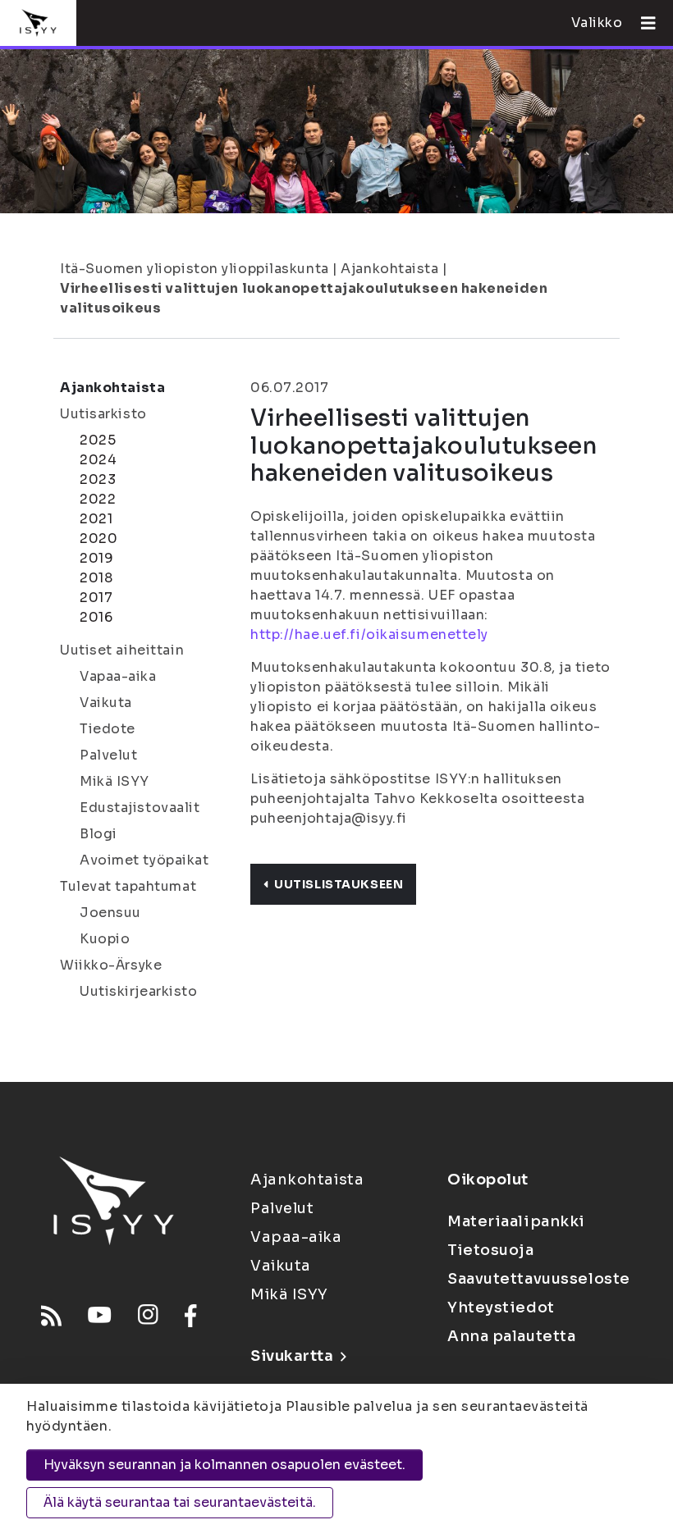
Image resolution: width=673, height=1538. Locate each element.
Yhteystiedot (501, 1307)
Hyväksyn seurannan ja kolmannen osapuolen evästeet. (224, 1464)
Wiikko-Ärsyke (111, 965)
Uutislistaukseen (338, 884)
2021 (96, 518)
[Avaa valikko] (642, 23)
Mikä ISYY (114, 781)
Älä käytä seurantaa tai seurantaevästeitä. (179, 1502)
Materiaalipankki (516, 1221)
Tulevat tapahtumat (128, 886)
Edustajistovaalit (140, 807)
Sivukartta (292, 1356)
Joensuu (110, 912)
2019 (96, 558)
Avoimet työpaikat (144, 860)
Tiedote (107, 728)
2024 (98, 459)
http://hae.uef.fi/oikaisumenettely (369, 634)
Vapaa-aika (118, 676)
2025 (98, 440)
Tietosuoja (490, 1250)
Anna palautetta (511, 1336)
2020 (98, 538)
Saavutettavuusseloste (538, 1279)
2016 (96, 617)
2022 (98, 499)
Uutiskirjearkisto (139, 991)
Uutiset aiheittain (122, 650)
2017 (96, 597)
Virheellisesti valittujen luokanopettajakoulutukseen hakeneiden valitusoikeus (303, 298)
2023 (98, 479)
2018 (96, 577)
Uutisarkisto (103, 413)
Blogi (98, 833)
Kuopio (105, 938)
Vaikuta (106, 702)
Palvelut (108, 755)
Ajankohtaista (389, 268)
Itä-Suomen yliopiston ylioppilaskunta (194, 268)
